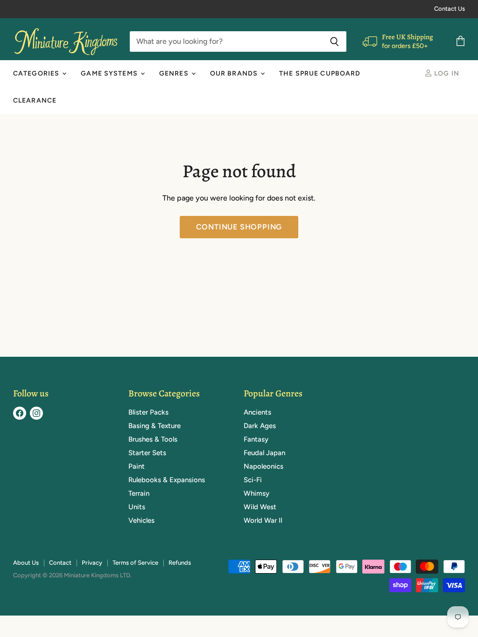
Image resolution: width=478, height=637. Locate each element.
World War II (263, 520)
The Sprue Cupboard (319, 73)
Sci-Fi (253, 480)
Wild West (260, 507)
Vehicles (141, 520)
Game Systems (110, 73)
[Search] (334, 41)
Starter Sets (147, 453)
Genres (174, 73)
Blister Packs (148, 412)
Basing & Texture (154, 426)
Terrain (138, 493)
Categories (37, 73)
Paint (136, 466)
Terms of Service (135, 562)
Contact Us (449, 9)
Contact (60, 562)
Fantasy (256, 439)
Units (136, 507)
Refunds (180, 562)
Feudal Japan (264, 453)
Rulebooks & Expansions (166, 480)
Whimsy (256, 493)
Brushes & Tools (152, 439)
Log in (445, 73)
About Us (26, 562)
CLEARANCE (34, 100)
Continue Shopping (239, 226)
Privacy (92, 562)
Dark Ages (260, 426)
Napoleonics (263, 466)
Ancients (257, 412)
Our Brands (235, 73)
